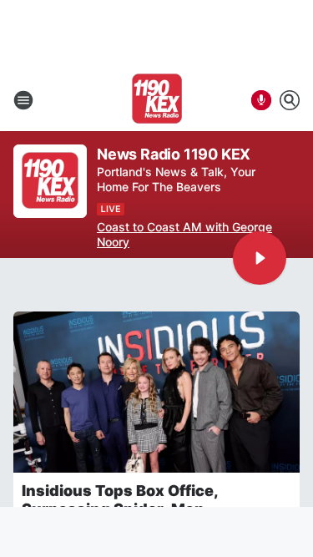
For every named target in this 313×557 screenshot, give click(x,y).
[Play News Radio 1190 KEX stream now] (50, 181)
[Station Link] (157, 100)
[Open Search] (290, 100)
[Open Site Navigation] (23, 100)
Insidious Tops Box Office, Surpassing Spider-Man (120, 500)
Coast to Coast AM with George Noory (184, 234)
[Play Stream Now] (259, 258)
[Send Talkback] (261, 100)
